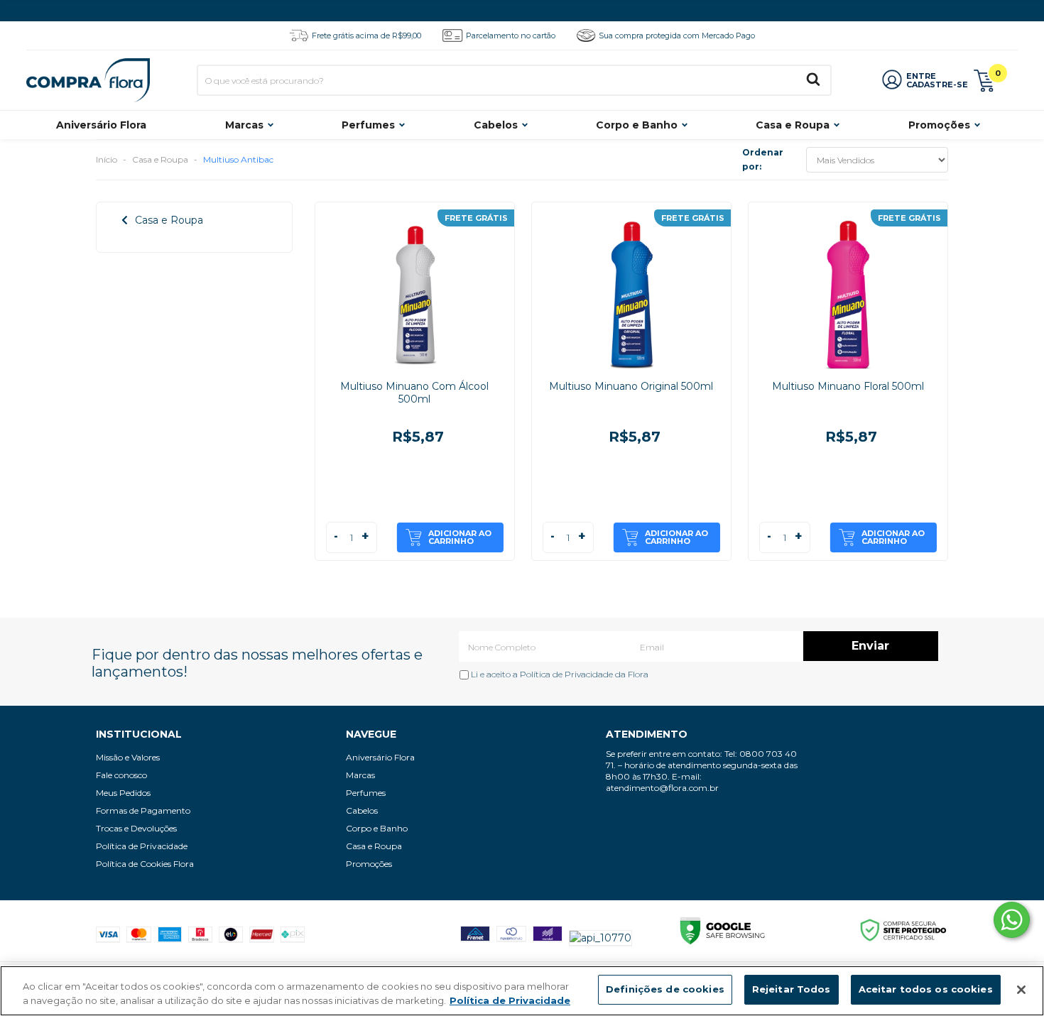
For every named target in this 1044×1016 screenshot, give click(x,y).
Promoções (939, 125)
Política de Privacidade (566, 674)
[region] (522, 991)
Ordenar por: (762, 159)
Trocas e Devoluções (136, 828)
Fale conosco (121, 775)
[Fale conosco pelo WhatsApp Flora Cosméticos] (1012, 920)
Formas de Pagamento (143, 810)
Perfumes (368, 125)
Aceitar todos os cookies (926, 989)
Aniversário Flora (101, 125)
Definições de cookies (665, 989)
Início (106, 159)
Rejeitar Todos (791, 989)
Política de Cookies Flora (145, 863)
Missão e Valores (128, 757)
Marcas (244, 125)
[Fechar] (1021, 989)
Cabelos (496, 125)
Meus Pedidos (123, 792)
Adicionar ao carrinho (459, 537)
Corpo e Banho (637, 125)
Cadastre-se (937, 84)
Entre (921, 76)
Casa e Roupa (793, 125)
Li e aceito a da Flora (558, 674)
